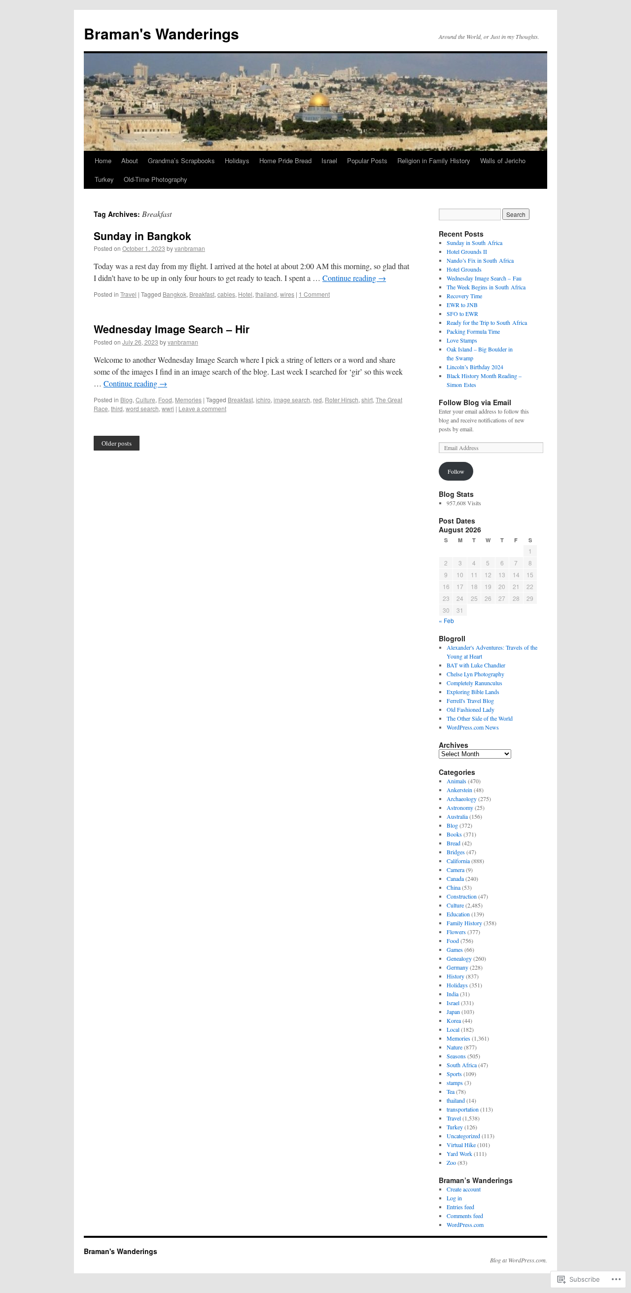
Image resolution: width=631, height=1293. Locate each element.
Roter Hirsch (341, 399)
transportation (463, 1109)
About (129, 160)
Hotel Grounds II (467, 251)
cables (226, 294)
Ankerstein (459, 790)
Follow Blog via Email (475, 402)
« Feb (446, 620)
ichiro (263, 399)
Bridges (456, 852)
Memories (188, 399)
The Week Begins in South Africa (486, 287)
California (458, 861)
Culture (145, 399)
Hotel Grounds (464, 269)
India (452, 994)
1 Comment (314, 294)
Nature (454, 1047)
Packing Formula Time (473, 331)
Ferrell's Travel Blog (470, 700)
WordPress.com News (473, 727)
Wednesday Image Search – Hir (171, 328)
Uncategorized (463, 1136)
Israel (329, 160)
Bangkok (174, 294)
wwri (168, 408)
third (117, 408)
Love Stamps (462, 340)
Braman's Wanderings (161, 33)
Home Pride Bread (285, 160)
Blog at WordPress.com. (518, 1260)
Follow (456, 471)
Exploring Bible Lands (473, 692)
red (317, 399)
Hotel (245, 294)
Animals (456, 781)
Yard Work (459, 1153)
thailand (266, 294)
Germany (457, 967)
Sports (454, 1074)
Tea (451, 1091)
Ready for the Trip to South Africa (487, 322)
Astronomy (460, 807)
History (455, 976)
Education (458, 914)
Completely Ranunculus (474, 683)
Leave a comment (202, 408)
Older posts (117, 443)
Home (103, 160)
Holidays (237, 160)
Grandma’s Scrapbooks (181, 160)
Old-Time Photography (155, 179)
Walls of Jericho (503, 160)
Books (454, 834)
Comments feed (465, 1216)
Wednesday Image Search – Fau (484, 278)
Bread (453, 843)
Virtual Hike (461, 1145)
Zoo (451, 1162)
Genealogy (459, 958)
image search (292, 399)
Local (453, 1029)
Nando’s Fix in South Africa (480, 260)
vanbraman (190, 248)
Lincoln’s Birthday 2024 (475, 367)
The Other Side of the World (480, 718)
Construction (462, 896)
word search (142, 408)
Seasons (456, 1056)
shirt (367, 399)
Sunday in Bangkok (142, 235)
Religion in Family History (433, 160)
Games (455, 949)
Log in (454, 1198)
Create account (464, 1189)
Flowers (456, 932)
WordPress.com (465, 1224)
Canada (455, 878)
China (453, 887)
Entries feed (460, 1207)
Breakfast (201, 294)
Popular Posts (367, 160)
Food (165, 399)
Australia (457, 816)
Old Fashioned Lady (470, 709)
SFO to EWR (462, 313)
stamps (455, 1082)
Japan (453, 1011)
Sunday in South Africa (474, 242)
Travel (128, 294)
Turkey (104, 179)
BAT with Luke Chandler (476, 665)
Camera (455, 870)
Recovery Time (464, 296)
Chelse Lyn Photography (475, 674)
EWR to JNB (462, 305)
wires (287, 294)
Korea (454, 1020)
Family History (464, 923)
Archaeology (462, 799)
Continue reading (354, 278)
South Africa (462, 1065)
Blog (126, 399)
